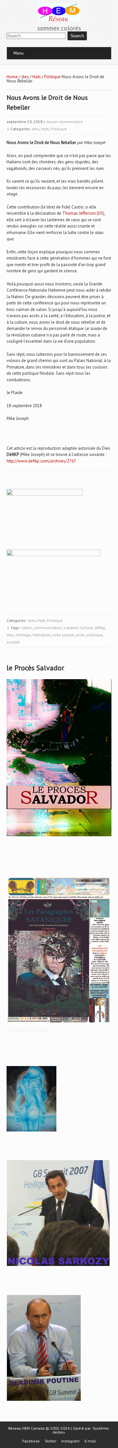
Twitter (50, 1441)
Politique (52, 77)
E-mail (90, 1441)
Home (12, 77)
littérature (41, 634)
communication (48, 627)
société (13, 642)
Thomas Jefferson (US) (83, 213)
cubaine (71, 627)
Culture (86, 627)
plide (80, 634)
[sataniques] (59, 1025)
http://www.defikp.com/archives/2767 (41, 461)
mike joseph (63, 634)
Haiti (36, 77)
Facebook (31, 1441)
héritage (23, 634)
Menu (18, 53)
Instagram (70, 1441)
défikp (99, 627)
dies (25, 77)
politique (95, 634)
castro (26, 627)
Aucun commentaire (65, 121)
